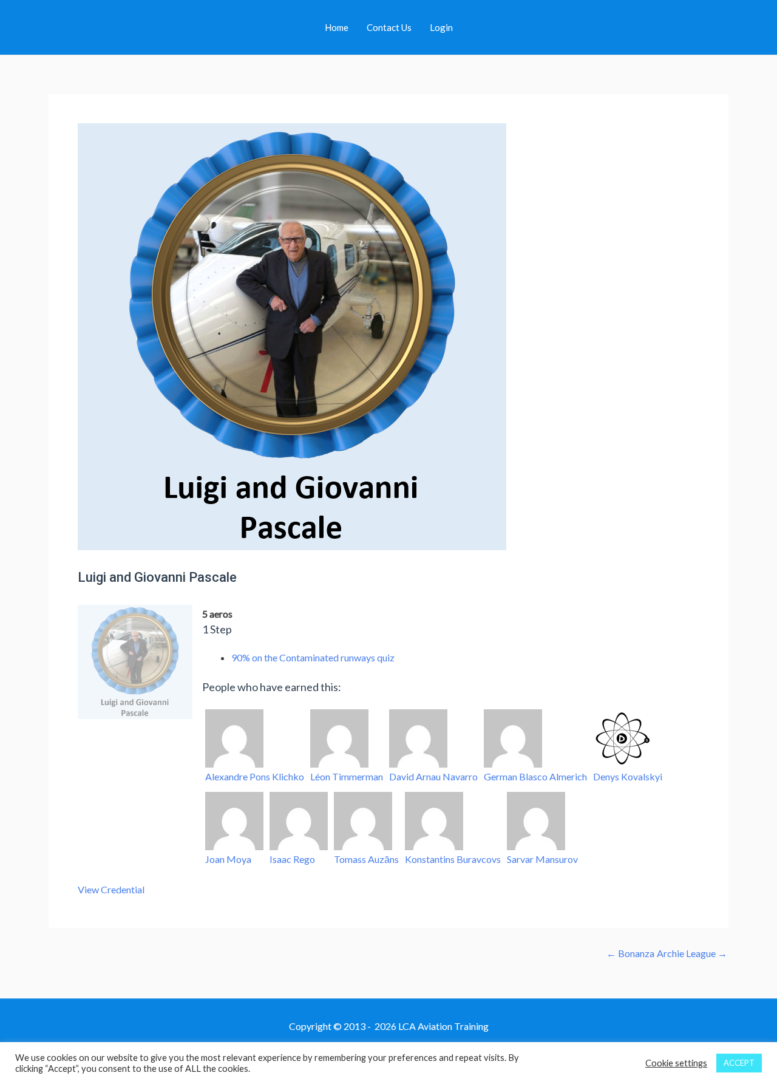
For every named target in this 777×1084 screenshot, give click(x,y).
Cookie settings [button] (676, 1063)
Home (336, 27)
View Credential (111, 889)
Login (441, 27)
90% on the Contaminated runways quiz (313, 657)
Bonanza (630, 953)
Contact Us (389, 27)
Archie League (692, 953)
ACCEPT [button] (739, 1063)
